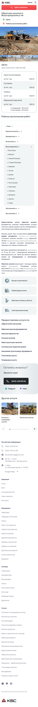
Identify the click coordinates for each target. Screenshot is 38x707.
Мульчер (4, 592)
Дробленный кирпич (9, 550)
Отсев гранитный (8, 555)
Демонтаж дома (7, 642)
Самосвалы (5, 571)
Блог (3, 488)
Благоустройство (8, 629)
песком (25, 238)
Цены (8, 19)
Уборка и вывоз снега (9, 676)
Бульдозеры (6, 579)
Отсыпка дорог (7, 621)
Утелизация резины (9, 667)
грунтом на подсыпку (27, 236)
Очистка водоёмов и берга (11, 625)
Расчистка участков (9, 617)
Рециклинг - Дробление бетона (13, 663)
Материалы (5, 508)
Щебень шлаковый (8, 546)
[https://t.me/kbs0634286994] (2, 683)
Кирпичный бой (7, 533)
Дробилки (5, 600)
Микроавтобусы (7, 596)
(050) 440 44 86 (11, 450)
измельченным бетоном (27, 241)
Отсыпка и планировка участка (13, 612)
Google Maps (10, 472)
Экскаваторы (6, 575)
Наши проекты (7, 496)
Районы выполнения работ (16, 24)
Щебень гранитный (9, 542)
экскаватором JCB (30, 268)
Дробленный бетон (9, 538)
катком (27, 271)
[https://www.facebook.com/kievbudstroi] (11, 683)
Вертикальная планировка (11, 659)
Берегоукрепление (8, 650)
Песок (3, 521)
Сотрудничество (7, 492)
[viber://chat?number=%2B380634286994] (7, 683)
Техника (4, 567)
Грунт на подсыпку (8, 525)
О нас (3, 484)
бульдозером (15, 268)
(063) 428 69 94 (20, 7)
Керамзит (5, 559)
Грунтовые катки (7, 588)
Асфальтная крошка (9, 529)
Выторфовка (6, 671)
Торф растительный (9, 517)
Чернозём (5, 512)
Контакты (5, 500)
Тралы (3, 583)
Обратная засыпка (8, 655)
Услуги (4, 608)
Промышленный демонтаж (11, 646)
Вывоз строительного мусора (12, 633)
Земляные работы (8, 638)
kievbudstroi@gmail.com (14, 455)
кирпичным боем (13, 241)
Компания (5, 479)
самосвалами (32, 250)
